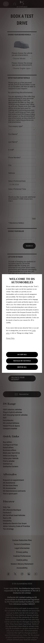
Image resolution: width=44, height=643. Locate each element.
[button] (22, 361)
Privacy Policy (10, 338)
